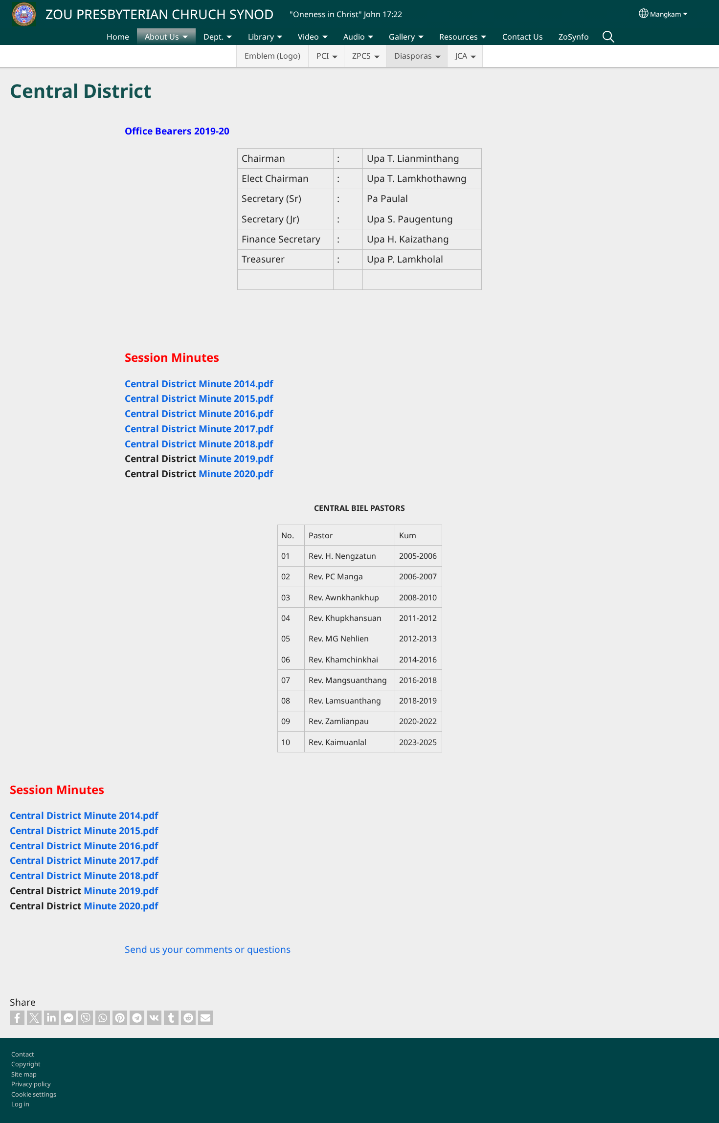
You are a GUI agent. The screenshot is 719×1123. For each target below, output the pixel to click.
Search (608, 36)
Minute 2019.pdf (236, 458)
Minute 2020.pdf (236, 473)
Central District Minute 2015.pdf (199, 398)
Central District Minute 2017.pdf (199, 428)
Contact (22, 1054)
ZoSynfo (574, 36)
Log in (20, 1104)
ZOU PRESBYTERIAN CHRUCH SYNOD (159, 14)
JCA (461, 55)
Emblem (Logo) (272, 55)
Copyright (26, 1063)
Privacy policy (31, 1083)
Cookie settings (33, 1094)
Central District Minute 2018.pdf (199, 443)
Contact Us (522, 36)
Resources (458, 36)
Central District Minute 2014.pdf (199, 383)
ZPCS (361, 55)
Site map (24, 1074)
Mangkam (665, 14)
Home (118, 36)
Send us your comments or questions (208, 949)
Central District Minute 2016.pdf (199, 413)
